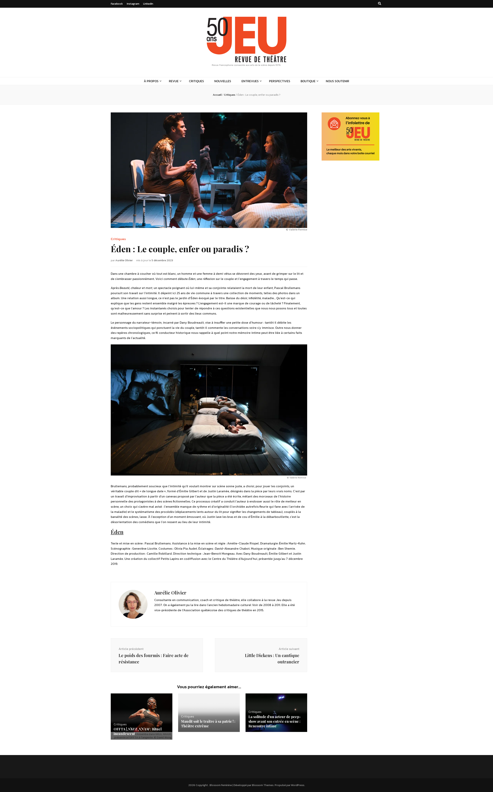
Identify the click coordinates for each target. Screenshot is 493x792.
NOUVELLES (222, 81)
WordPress (297, 785)
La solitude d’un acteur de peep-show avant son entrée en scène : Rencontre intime (274, 721)
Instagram (133, 4)
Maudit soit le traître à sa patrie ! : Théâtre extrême (208, 723)
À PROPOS (151, 81)
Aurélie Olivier (124, 260)
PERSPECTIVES (279, 81)
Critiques (118, 239)
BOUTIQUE (308, 81)
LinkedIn (148, 4)
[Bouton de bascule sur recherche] (379, 3)
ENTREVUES (250, 81)
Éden (117, 531)
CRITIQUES (196, 81)
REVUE (174, 81)
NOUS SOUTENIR (337, 81)
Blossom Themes (262, 785)
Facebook (117, 4)
